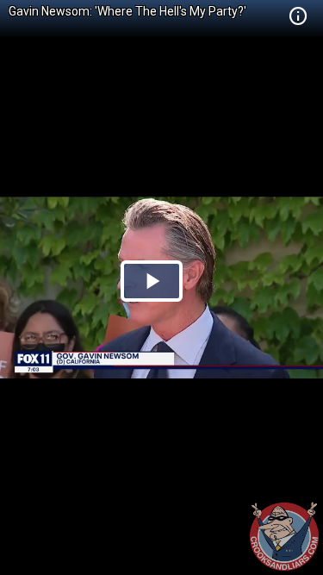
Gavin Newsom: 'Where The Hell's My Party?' (127, 11)
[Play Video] (152, 281)
